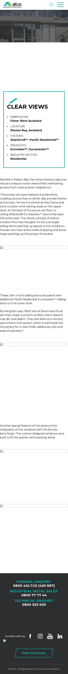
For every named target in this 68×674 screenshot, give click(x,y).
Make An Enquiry (34, 653)
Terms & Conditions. (49, 669)
